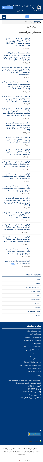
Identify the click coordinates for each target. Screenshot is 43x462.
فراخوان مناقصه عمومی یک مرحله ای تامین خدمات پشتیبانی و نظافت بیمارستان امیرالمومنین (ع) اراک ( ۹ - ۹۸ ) (16, 214)
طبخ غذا (37, 315)
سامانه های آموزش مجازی (32, 340)
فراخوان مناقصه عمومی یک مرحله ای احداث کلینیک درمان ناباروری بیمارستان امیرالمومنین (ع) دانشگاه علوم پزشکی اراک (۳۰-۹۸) (16, 201)
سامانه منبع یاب (36, 353)
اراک (38, 295)
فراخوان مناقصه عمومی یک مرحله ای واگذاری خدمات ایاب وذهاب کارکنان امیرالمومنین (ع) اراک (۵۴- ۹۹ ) (18, 139)
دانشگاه (37, 303)
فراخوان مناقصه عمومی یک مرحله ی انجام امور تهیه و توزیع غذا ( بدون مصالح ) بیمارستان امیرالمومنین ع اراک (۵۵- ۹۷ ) (16, 227)
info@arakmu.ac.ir (22, 383)
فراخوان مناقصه (35, 299)
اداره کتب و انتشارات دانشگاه (32, 362)
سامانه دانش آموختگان (34, 331)
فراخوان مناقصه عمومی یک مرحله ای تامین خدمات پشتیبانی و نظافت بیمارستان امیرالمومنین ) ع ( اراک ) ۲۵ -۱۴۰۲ (16, 98)
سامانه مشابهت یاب (35, 359)
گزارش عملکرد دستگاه (34, 371)
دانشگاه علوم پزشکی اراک (32, 287)
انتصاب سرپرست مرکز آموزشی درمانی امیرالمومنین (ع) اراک (17, 262)
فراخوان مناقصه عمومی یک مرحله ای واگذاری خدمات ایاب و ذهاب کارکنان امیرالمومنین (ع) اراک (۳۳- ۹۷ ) (18, 251)
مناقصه (38, 279)
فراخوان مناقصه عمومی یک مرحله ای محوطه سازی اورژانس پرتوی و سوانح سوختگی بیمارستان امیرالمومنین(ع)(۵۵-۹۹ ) (18, 126)
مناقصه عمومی (35, 291)
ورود (35, 10)
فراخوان (37, 307)
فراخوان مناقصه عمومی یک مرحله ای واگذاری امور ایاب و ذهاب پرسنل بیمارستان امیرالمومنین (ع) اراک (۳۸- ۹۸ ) (16, 188)
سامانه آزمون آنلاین (35, 334)
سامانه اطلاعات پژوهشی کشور (31, 349)
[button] (7, 7)
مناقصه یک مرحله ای (34, 311)
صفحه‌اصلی (36, 21)
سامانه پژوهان (36, 343)
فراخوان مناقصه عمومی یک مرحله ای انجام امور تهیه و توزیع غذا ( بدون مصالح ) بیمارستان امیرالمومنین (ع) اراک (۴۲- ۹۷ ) (16, 239)
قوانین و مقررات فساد (34, 368)
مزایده (38, 283)
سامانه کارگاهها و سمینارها (33, 337)
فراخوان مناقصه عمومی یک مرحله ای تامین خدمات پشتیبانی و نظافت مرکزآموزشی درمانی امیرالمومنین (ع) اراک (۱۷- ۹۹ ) (16, 164)
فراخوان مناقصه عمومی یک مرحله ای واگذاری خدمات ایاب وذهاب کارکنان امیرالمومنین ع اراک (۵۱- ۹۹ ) (18, 152)
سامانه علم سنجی (35, 356)
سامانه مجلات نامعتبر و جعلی (32, 346)
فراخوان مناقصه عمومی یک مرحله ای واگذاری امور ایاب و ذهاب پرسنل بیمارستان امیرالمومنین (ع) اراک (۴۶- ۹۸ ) (16, 176)
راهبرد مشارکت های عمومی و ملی (30, 365)
